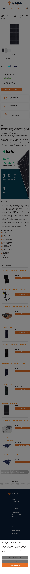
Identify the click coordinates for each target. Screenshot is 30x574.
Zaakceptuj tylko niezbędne (15, 557)
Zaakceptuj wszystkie (15, 565)
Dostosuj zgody (15, 561)
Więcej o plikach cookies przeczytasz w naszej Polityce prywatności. (13, 553)
